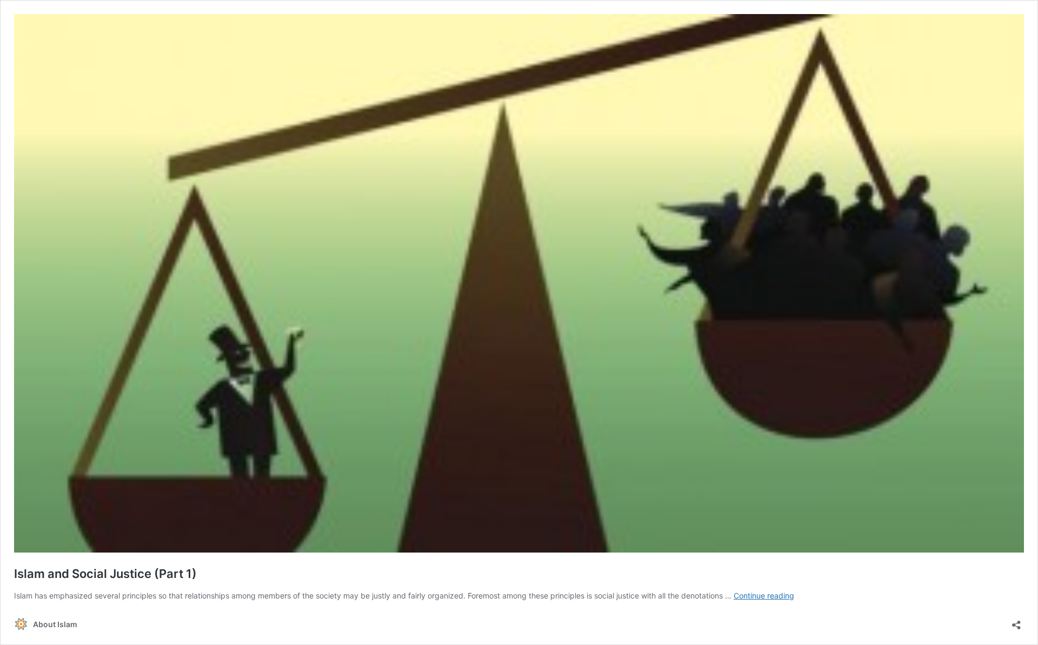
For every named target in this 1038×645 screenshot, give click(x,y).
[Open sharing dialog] (1016, 621)
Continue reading (764, 595)
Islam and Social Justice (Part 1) (105, 574)
